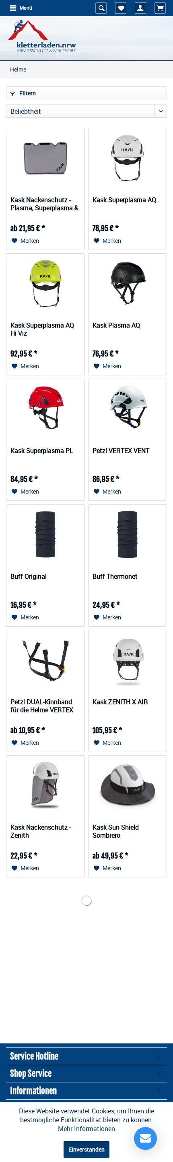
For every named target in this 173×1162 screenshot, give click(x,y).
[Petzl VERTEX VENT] (128, 408)
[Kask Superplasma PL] (45, 408)
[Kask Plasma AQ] (128, 283)
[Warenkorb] (160, 8)
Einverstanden (86, 1149)
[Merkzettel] (120, 8)
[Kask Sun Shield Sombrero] (128, 785)
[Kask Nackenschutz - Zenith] (45, 785)
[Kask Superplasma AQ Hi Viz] (45, 283)
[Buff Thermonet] (128, 534)
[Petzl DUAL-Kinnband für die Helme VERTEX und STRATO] (45, 660)
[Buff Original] (45, 534)
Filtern (27, 93)
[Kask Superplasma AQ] (128, 158)
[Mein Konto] (140, 8)
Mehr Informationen (86, 1128)
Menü (26, 8)
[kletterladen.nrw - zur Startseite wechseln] (42, 36)
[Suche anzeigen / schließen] (101, 8)
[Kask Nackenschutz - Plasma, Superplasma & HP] (45, 158)
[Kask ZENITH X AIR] (128, 660)
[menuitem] (20, 8)
